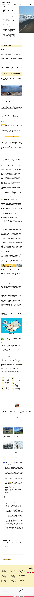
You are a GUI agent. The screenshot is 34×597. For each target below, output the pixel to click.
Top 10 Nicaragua (21, 577)
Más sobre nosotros (30, 574)
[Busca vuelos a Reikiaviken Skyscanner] (6, 386)
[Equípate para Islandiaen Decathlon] (17, 383)
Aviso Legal (21, 589)
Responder (6, 492)
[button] (12, 136)
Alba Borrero (9, 496)
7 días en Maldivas (21, 570)
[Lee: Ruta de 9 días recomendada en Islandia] (9, 199)
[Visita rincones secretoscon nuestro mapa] (17, 378)
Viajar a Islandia (8, 14)
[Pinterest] (19, 417)
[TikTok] (16, 417)
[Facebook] (17, 417)
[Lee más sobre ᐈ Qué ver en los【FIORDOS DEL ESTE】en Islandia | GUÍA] (18, 430)
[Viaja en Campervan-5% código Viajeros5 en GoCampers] (6, 383)
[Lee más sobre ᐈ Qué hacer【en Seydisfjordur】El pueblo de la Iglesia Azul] (8, 430)
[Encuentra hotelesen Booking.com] (6, 377)
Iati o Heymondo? (3, 582)
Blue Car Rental (7, 139)
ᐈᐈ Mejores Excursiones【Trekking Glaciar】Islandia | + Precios (18, 451)
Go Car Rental (9, 118)
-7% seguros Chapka (12, 572)
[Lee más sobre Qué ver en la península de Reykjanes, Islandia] (8, 444)
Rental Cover (13, 256)
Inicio (4, 14)
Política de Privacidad (20, 591)
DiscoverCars (13, 182)
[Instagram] (14, 417)
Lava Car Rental (3, 124)
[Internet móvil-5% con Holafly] (16, 389)
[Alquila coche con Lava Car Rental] (6, 380)
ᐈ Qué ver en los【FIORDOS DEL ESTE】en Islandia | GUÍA (18, 436)
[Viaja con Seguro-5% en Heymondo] (16, 380)
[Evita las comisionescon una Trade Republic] (17, 386)
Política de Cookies (20, 593)
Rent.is (2, 159)
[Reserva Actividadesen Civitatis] (6, 389)
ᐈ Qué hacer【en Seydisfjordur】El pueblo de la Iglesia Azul (7, 436)
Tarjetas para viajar (3, 576)
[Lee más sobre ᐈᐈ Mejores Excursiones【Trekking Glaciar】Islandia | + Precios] (18, 444)
